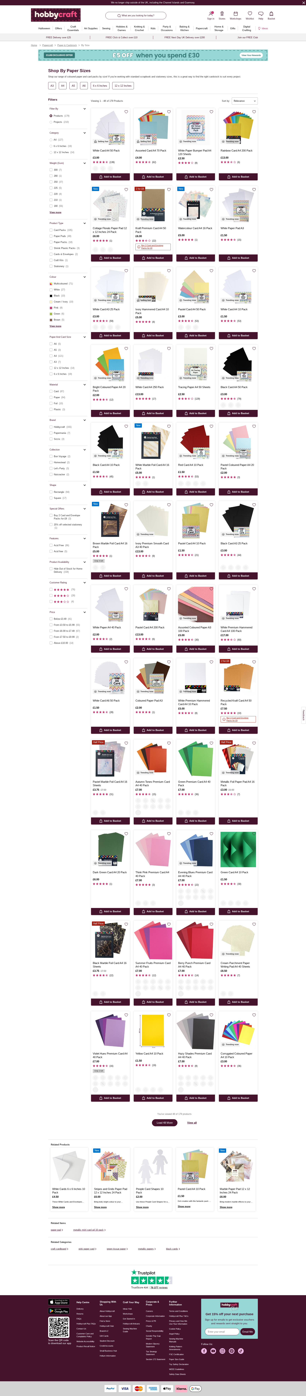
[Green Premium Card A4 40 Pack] (195, 758)
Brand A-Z (104, 1331)
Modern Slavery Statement (153, 1345)
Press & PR (151, 1321)
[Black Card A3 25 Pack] (238, 520)
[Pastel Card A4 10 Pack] (195, 520)
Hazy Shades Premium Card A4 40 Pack (195, 1055)
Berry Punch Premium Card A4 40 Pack (194, 964)
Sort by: (226, 101)
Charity (149, 1326)
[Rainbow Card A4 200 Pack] (238, 127)
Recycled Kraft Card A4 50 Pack (236, 702)
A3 (52, 85)
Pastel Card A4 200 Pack (150, 627)
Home (34, 45)
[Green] (203, 483)
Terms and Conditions (178, 1311)
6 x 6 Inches (100, 85)
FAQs (78, 1319)
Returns (79, 1314)
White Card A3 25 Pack (106, 309)
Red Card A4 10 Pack (190, 464)
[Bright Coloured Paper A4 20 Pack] (110, 364)
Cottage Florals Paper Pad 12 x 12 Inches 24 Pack (110, 230)
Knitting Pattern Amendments (175, 1347)
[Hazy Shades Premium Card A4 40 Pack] (195, 1030)
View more (55, 212)
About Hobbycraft (107, 1311)
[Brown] (145, 483)
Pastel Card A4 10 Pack (192, 543)
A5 (73, 85)
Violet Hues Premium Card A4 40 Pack (110, 1055)
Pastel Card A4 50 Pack (192, 309)
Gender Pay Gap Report (153, 1337)
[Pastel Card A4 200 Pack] (153, 604)
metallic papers (146, 1249)
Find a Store (105, 1321)
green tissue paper (116, 1249)
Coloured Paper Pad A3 (149, 700)
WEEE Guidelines (176, 1369)
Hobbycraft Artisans (131, 1324)
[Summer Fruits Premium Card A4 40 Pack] (153, 940)
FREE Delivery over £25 (58, 37)
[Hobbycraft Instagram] (222, 1351)
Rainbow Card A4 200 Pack (237, 150)
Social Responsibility (154, 1331)
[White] (95, 168)
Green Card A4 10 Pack (234, 872)
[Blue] (188, 483)
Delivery (80, 1309)
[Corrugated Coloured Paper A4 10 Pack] (238, 1030)
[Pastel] (103, 168)
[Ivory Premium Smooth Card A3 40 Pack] (153, 520)
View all (192, 1122)
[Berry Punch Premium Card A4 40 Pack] (195, 940)
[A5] (230, 993)
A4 (62, 85)
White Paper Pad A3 (232, 228)
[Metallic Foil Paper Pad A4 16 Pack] (238, 758)
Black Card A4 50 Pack (234, 387)
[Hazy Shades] (138, 806)
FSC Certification (176, 1354)
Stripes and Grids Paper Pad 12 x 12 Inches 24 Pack (110, 1190)
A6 (84, 85)
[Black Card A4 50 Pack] (238, 364)
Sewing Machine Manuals (176, 1340)
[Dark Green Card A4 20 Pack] (110, 849)
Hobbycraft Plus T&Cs (178, 1316)
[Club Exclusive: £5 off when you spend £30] (153, 55)
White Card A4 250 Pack (149, 387)
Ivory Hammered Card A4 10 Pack (152, 311)
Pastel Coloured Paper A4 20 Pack (237, 466)
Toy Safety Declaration (179, 1364)
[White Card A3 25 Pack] (110, 286)
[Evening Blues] (168, 806)
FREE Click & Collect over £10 (121, 37)
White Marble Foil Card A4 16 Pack (152, 466)
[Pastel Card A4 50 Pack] (195, 286)
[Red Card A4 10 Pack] (195, 442)
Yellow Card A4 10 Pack (149, 1053)
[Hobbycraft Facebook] (204, 1351)
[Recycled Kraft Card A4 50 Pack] (238, 677)
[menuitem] (44, 28)
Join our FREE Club (247, 37)
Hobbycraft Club (107, 1326)
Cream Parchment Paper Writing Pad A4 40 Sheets (235, 964)
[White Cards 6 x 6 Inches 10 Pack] (69, 1166)
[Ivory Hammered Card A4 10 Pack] (153, 286)
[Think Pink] (153, 800)
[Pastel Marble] (95, 812)
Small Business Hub (108, 1351)
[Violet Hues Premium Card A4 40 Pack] (110, 1030)
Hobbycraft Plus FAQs (86, 1324)
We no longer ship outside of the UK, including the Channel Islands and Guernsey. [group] (153, 2)
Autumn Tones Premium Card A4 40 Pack (152, 783)
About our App (106, 1316)
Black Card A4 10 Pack (106, 464)
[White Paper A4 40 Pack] (110, 604)
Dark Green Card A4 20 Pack (110, 872)
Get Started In (129, 1319)
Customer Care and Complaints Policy (85, 1335)
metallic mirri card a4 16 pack (88, 1230)
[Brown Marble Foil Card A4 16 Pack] (110, 520)
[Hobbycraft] (56, 16)
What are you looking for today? (138, 15)
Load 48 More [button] (165, 1122)
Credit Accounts (106, 1346)
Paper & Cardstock (67, 45)
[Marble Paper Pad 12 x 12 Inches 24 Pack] (237, 1166)
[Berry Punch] (153, 806)
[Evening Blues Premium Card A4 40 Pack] (195, 849)
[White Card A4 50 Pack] (110, 127)
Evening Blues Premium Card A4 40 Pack (195, 874)
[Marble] (110, 249)
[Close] (303, 2)
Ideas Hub (127, 1309)
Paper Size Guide (176, 1359)
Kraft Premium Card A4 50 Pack (150, 230)
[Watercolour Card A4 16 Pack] (195, 205)
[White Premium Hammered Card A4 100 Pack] (238, 604)
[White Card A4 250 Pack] (153, 364)
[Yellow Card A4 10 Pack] (153, 1030)
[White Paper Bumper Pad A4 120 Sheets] (195, 127)
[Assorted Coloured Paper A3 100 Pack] (195, 604)
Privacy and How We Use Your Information (178, 1322)
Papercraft (47, 45)
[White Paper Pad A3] (238, 205)
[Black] (110, 168)
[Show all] (138, 812)
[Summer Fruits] (168, 800)
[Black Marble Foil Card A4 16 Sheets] (110, 940)
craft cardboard (58, 1249)
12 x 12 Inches (123, 85)
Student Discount (107, 1341)
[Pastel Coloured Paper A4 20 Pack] (238, 442)
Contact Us (81, 1329)
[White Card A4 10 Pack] (238, 286)
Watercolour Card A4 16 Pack (195, 228)
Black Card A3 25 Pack (234, 543)
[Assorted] (117, 327)
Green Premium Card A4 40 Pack (194, 783)
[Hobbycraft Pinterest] (231, 1351)
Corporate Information (155, 1316)
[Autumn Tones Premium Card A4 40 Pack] (153, 758)
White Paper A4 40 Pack (107, 627)
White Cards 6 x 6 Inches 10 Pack (68, 1190)
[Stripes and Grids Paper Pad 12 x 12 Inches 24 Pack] (111, 1166)
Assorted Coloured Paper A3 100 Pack (194, 629)
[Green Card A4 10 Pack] (238, 849)
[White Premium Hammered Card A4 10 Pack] (195, 677)
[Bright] (103, 327)
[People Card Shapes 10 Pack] (153, 1166)
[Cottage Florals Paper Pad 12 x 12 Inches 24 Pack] (110, 205)
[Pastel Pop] (160, 800)
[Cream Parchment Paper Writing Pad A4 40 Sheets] (238, 940)
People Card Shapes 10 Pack (149, 1190)
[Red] (180, 483)
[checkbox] (68, 170)
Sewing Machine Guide (130, 1330)
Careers (149, 1311)
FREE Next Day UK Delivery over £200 (185, 37)
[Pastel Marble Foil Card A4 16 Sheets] (110, 758)
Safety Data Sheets (177, 1374)
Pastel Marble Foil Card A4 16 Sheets (110, 783)
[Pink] (195, 812)
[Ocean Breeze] (160, 806)
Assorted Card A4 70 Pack (150, 150)
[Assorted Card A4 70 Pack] (153, 127)
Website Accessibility (85, 1341)
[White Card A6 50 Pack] (110, 677)
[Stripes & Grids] (103, 249)
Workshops (128, 1314)
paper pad (56, 1230)
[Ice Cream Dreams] (145, 800)
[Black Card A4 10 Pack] (110, 442)
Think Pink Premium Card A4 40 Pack (152, 874)
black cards (172, 1249)
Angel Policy (174, 1334)
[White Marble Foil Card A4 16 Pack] (153, 442)
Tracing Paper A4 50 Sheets (194, 387)
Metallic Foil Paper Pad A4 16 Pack (237, 783)
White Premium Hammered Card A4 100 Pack (236, 629)
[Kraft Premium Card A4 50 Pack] (153, 205)
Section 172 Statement (155, 1359)
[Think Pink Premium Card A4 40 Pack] (153, 849)
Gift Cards (104, 1336)
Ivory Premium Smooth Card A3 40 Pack (152, 545)
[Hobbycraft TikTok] (241, 1351)
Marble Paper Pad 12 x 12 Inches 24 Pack (235, 1190)
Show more (58, 1207)
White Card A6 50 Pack (106, 700)
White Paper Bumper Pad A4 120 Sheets (194, 152)
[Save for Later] (126, 112)
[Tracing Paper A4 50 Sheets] (195, 364)
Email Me (247, 1331)
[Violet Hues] (145, 806)
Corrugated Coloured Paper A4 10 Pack (236, 1055)
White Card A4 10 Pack (234, 309)
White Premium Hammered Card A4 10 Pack (194, 702)
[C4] (223, 993)
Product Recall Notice (85, 1346)
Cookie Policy (175, 1329)
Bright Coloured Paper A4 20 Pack (109, 389)
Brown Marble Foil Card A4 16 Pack (110, 545)
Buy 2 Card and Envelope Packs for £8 (152, 246)
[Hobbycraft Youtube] (213, 1351)
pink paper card (86, 1249)
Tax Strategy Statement (151, 1352)
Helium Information (108, 1356)
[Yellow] (195, 483)
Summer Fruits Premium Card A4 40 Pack (153, 964)
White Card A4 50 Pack (106, 150)
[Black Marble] (103, 812)
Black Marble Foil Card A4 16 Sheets (109, 964)
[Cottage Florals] (95, 249)
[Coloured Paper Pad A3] (153, 677)
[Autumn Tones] (138, 800)
